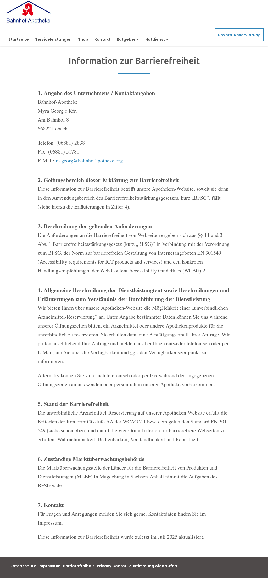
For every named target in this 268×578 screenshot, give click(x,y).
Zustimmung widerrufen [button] (153, 566)
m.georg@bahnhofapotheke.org (89, 160)
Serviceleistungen (53, 39)
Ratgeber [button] (126, 39)
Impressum (49, 566)
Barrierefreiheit (78, 566)
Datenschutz (23, 566)
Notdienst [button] (155, 39)
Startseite (18, 39)
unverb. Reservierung (239, 34)
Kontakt (102, 39)
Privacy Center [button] (111, 566)
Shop (83, 39)
